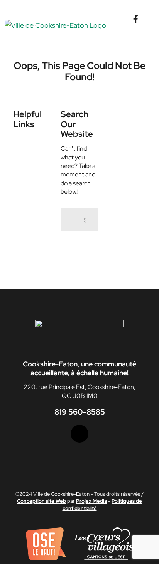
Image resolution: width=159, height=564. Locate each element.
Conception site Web (41, 501)
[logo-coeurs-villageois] (104, 530)
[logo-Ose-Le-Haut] (46, 530)
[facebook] (79, 434)
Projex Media (91, 501)
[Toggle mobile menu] (151, 24)
